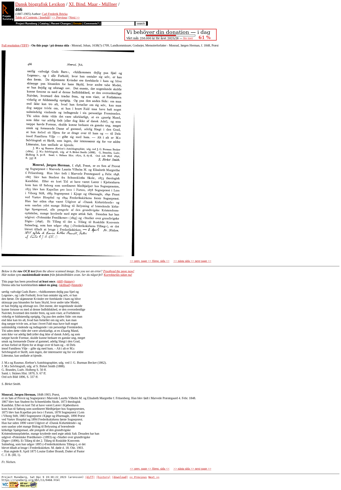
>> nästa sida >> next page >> (192, 261)
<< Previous (59, 17)
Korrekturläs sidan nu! (118, 274)
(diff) (60, 281)
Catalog (44, 23)
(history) (69, 281)
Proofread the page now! (118, 271)
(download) (120, 477)
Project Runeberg (26, 23)
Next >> (74, 17)
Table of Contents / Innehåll (32, 17)
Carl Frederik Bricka (54, 14)
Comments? (91, 23)
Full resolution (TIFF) (15, 45)
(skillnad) (64, 285)
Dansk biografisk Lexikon (40, 4)
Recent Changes (61, 23)
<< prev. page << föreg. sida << (150, 261)
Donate (77, 23)
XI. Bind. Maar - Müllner (93, 4)
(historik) (76, 285)
